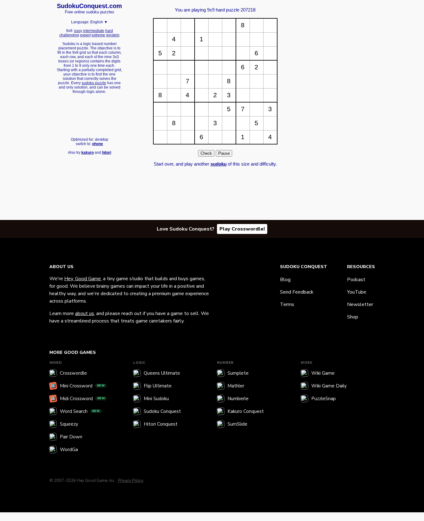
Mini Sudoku (156, 398)
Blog (285, 279)
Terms (287, 304)
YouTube (356, 292)
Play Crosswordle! (242, 229)
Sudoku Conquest (162, 411)
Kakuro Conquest (246, 411)
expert (85, 35)
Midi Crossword (82, 398)
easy (78, 31)
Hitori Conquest (161, 424)
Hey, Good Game (82, 278)
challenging (69, 35)
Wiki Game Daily (329, 386)
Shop (352, 316)
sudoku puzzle (94, 83)
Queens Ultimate (162, 373)
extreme (98, 35)
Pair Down (71, 437)
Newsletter (360, 304)
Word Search (80, 411)
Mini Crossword (82, 386)
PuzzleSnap (323, 398)
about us (84, 313)
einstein (113, 35)
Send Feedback (296, 292)
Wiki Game (323, 373)
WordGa (69, 449)
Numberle (238, 398)
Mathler (236, 386)
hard (109, 31)
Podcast (356, 279)
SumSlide (237, 424)
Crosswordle (73, 373)
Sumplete (238, 373)
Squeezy (69, 424)
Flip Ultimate (158, 386)
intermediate (93, 31)
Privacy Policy (130, 480)
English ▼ (99, 22)
